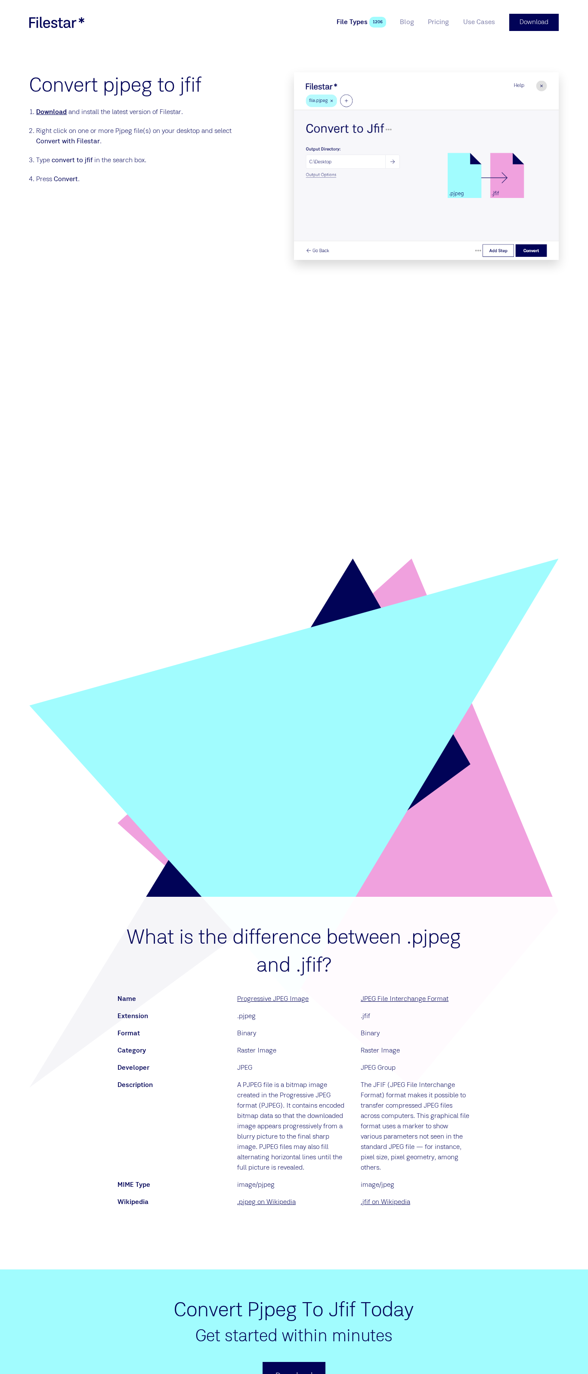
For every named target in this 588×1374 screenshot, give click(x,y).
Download (51, 112)
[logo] (56, 22)
